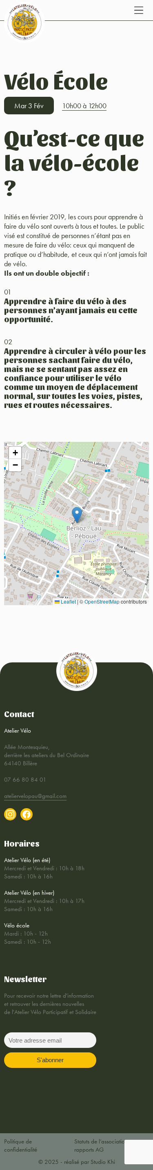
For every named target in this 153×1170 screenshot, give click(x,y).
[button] (77, 515)
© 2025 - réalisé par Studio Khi (76, 1162)
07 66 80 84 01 (25, 780)
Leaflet (68, 601)
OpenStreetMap (102, 601)
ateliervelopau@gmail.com (35, 796)
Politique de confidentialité (20, 1145)
